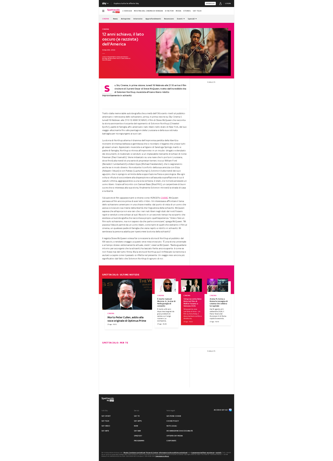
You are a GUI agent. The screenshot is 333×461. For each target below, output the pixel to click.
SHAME (164, 197)
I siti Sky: (104, 411)
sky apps (138, 421)
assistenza (210, 452)
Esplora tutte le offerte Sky (126, 3)
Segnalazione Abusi (162, 456)
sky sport (106, 416)
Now (136, 426)
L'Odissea (127, 11)
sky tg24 (105, 421)
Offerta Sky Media (174, 436)
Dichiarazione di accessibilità (179, 431)
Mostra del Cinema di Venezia (148, 11)
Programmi (139, 441)
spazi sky (138, 436)
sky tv (137, 416)
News (115, 19)
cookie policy (172, 421)
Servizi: (136, 411)
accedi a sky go (221, 410)
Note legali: (170, 411)
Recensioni (169, 19)
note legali (171, 426)
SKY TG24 (197, 11)
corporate (171, 441)
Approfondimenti (153, 19)
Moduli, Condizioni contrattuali (134, 452)
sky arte (105, 431)
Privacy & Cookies (152, 452)
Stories (187, 11)
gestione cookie (173, 416)
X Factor (169, 11)
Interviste (137, 19)
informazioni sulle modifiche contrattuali (173, 452)
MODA (178, 11)
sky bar (137, 431)
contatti (219, 452)
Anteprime (125, 19)
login (228, 3)
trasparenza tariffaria (198, 452)
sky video (105, 426)
